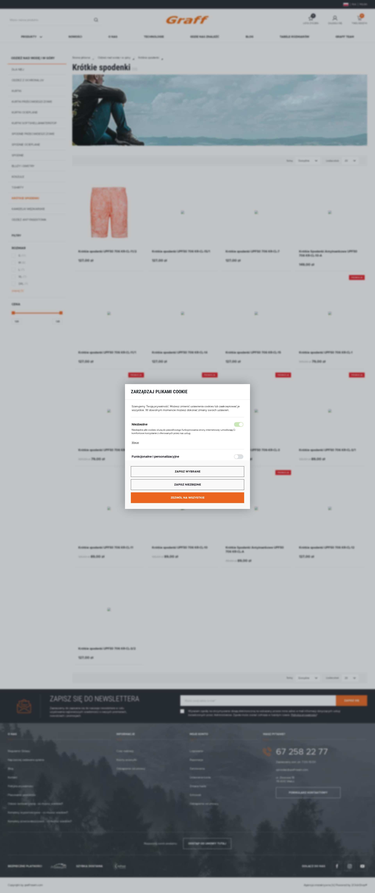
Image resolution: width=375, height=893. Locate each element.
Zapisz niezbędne (187, 484)
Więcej (135, 442)
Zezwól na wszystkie (187, 497)
